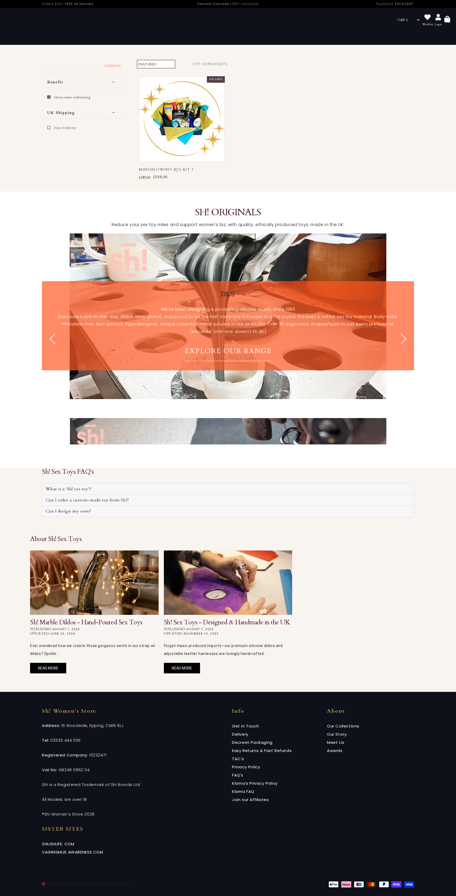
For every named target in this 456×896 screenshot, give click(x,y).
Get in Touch (245, 726)
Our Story (336, 734)
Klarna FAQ (243, 791)
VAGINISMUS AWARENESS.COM (72, 852)
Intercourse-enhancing (72, 97)
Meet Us (335, 742)
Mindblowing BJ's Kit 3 (166, 169)
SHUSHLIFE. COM (58, 844)
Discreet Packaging (252, 742)
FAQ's (237, 775)
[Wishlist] (427, 17)
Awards (335, 750)
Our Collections (343, 726)
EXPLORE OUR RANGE (228, 351)
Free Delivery (65, 128)
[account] (438, 17)
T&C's (238, 758)
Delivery (240, 734)
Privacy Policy (246, 767)
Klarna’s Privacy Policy (255, 783)
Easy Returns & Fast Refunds (262, 750)
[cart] (447, 20)
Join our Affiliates (250, 799)
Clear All (113, 66)
